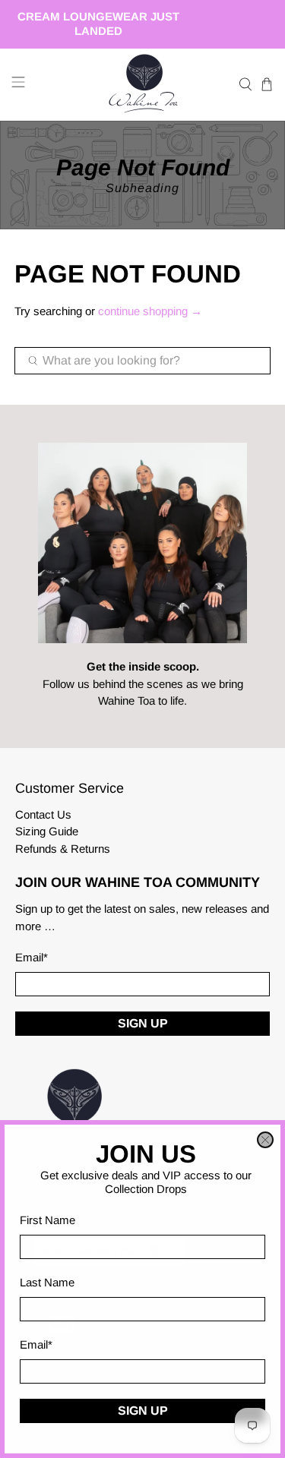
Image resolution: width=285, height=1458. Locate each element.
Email (36, 1344)
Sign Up (143, 1410)
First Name (47, 1219)
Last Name (47, 1282)
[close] (265, 1139)
